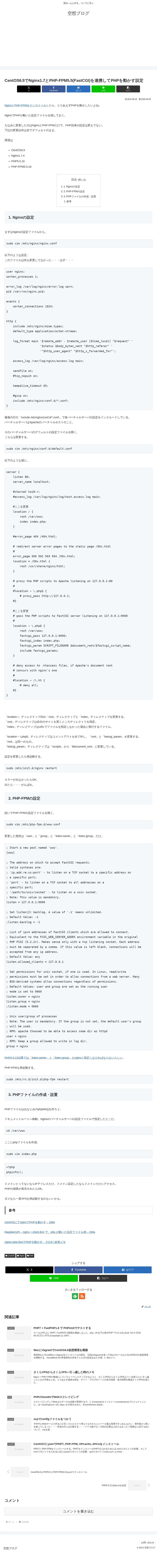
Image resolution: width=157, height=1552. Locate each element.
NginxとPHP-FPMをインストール (25, 105)
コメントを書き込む (78, 1511)
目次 (74, 179)
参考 (69, 201)
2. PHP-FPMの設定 (74, 191)
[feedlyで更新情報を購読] (75, 1296)
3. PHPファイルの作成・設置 (80, 196)
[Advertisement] (78, 44)
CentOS (11, 1256)
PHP (31, 1256)
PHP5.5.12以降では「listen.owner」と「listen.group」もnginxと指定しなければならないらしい (64, 1057)
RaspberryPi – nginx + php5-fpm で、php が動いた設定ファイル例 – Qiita (50, 1232)
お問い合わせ (147, 1542)
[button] (128, 88)
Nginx (22, 1256)
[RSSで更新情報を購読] (82, 1296)
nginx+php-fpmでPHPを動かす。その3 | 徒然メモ (35, 1242)
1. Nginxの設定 (72, 186)
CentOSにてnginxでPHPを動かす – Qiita (30, 1222)
